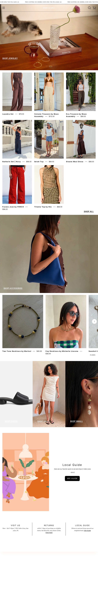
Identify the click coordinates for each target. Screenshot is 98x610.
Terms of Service (7, 577)
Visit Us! (5, 582)
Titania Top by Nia (43, 216)
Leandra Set (8, 123)
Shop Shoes (11, 430)
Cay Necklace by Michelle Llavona (62, 360)
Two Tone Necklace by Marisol (16, 360)
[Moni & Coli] (49, 8)
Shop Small (76, 430)
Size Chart (5, 585)
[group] (49, 335)
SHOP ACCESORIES (13, 297)
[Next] (94, 330)
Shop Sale (43, 430)
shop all (89, 220)
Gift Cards (5, 588)
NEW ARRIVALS (9, 67)
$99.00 (83, 125)
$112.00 (51, 125)
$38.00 (48, 362)
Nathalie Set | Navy (11, 170)
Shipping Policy (7, 571)
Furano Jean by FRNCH (13, 216)
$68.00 (51, 170)
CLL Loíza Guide (7, 590)
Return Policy (6, 568)
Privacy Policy (6, 579)
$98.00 (28, 170)
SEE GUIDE (72, 487)
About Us (5, 574)
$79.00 (21, 123)
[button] (89, 7)
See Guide (87, 539)
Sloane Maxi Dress (74, 170)
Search (4, 565)
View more (49, 541)
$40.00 (39, 360)
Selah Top (39, 170)
